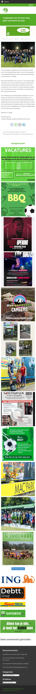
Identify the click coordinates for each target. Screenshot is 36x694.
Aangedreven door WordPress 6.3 (11, 690)
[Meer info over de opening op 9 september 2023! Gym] (18, 234)
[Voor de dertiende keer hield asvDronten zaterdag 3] (18, 514)
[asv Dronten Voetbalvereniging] (4, 9)
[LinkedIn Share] (23, 124)
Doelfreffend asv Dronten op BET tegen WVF (15, 654)
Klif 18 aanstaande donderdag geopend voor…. (15, 667)
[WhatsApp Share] (15, 124)
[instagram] (32, 5)
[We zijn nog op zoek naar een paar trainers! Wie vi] (18, 164)
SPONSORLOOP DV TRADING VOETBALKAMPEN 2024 (18, 134)
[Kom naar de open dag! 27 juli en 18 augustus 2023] (18, 409)
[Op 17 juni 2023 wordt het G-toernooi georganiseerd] (18, 549)
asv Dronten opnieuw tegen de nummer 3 (14, 132)
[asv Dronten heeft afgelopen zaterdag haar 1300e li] (18, 374)
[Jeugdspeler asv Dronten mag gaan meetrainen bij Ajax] (18, 31)
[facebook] (30, 5)
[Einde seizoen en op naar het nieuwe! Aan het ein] (18, 479)
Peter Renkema (26, 39)
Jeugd (17, 39)
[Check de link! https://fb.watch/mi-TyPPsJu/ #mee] (18, 304)
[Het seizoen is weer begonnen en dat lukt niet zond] (18, 199)
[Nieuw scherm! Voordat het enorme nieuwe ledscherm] (18, 339)
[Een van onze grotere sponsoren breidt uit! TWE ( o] (18, 269)
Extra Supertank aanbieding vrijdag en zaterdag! (15, 663)
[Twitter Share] (19, 124)
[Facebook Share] (11, 124)
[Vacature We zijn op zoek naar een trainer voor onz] (18, 444)
